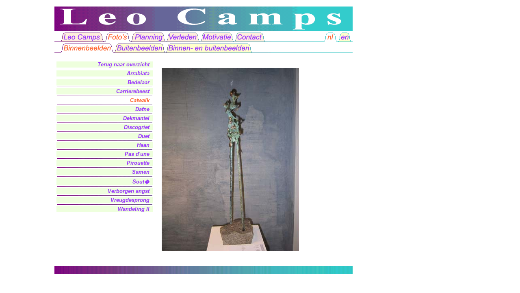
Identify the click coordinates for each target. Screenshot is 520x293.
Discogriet (137, 127)
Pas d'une (137, 154)
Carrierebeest (133, 91)
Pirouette (138, 163)
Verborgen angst (129, 191)
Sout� (141, 182)
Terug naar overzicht (124, 64)
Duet (144, 136)
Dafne (142, 109)
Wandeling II (134, 209)
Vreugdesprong (130, 200)
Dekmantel (136, 118)
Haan (143, 145)
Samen (141, 172)
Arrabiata (138, 73)
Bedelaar (139, 82)
